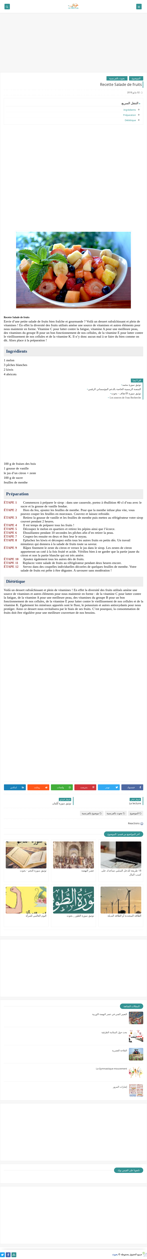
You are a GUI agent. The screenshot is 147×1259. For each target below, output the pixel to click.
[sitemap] (13, 1254)
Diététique (130, 120)
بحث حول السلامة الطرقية (114, 1032)
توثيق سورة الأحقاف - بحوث (126, 393)
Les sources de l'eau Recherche (125, 397)
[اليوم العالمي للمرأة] (26, 900)
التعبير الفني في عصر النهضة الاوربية (109, 1014)
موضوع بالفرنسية (90, 813)
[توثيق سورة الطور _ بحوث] (73, 900)
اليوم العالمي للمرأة (36, 915)
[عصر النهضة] (73, 854)
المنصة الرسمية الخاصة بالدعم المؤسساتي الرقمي (114, 389)
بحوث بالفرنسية (117, 78)
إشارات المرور (120, 1086)
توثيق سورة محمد (131, 385)
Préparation (129, 115)
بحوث (115, 1254)
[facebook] (8, 1254)
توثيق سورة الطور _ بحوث (80, 915)
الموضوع (136, 78)
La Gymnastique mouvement (111, 1068)
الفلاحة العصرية (119, 1050)
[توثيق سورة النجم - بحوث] (26, 854)
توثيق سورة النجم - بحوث (33, 870)
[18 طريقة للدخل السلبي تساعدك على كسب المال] (121, 854)
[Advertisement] (73, 44)
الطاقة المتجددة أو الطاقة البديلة (124, 915)
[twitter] (2, 1254)
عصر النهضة (87, 870)
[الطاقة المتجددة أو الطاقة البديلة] (121, 900)
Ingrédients (130, 109)
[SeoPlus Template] (144, 1254)
